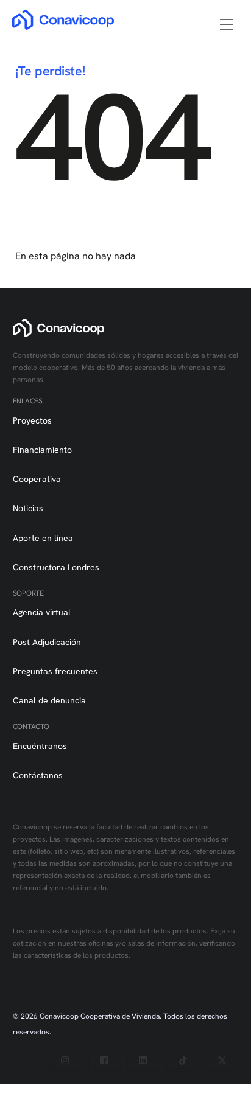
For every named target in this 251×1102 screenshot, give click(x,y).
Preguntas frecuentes (55, 671)
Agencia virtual (42, 612)
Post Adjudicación (47, 641)
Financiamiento (42, 449)
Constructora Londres (56, 567)
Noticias (28, 508)
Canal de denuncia (49, 700)
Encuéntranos (40, 746)
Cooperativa (37, 478)
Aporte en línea (43, 537)
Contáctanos (38, 775)
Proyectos (32, 420)
